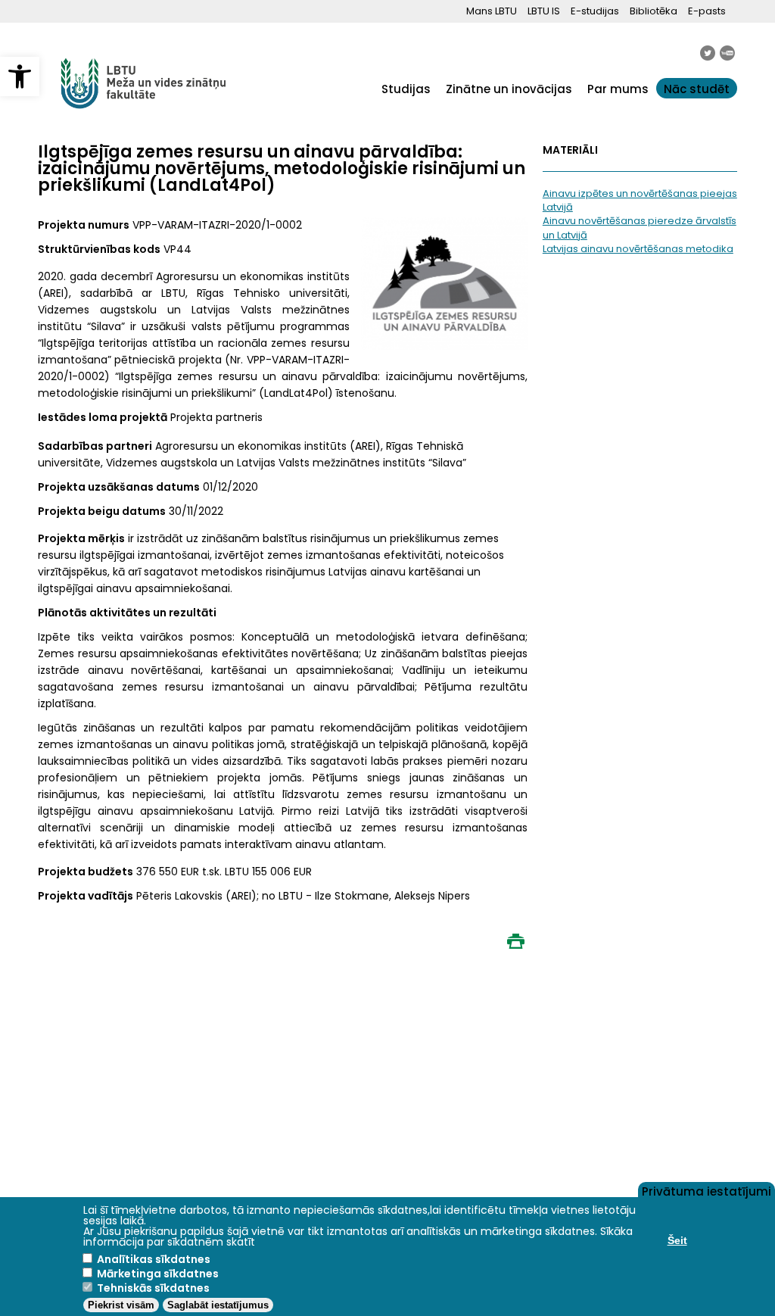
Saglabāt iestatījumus (218, 1305)
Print (516, 941)
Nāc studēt (697, 89)
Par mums (618, 89)
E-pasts (707, 11)
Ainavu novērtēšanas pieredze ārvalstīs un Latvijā (639, 228)
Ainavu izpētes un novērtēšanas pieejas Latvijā (640, 200)
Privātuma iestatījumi (706, 1190)
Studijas (406, 89)
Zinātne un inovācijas (509, 89)
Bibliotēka (653, 11)
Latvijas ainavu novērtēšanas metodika (638, 249)
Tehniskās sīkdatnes (153, 1288)
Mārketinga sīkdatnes (158, 1273)
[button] (19, 76)
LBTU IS (544, 11)
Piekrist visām (121, 1305)
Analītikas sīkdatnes (153, 1259)
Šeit (677, 1240)
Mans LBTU (491, 11)
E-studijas (595, 11)
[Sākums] (144, 117)
